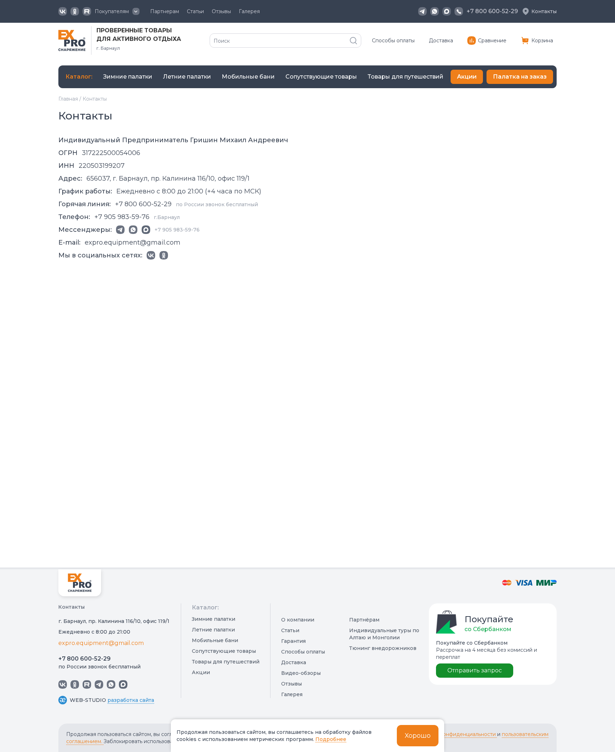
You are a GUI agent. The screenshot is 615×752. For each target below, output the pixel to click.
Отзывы (221, 11)
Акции (467, 76)
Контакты (544, 11)
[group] (128, 76)
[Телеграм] (422, 11)
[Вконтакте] (62, 11)
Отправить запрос (474, 670)
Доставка (441, 40)
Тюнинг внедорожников (382, 648)
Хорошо (418, 736)
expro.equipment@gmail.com (101, 643)
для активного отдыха (138, 39)
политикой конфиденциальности (454, 734)
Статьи (195, 11)
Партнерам (164, 11)
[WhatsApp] (434, 11)
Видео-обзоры (301, 673)
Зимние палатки (213, 619)
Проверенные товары (134, 30)
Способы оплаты (393, 40)
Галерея (249, 11)
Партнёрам (364, 620)
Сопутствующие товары (224, 651)
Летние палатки (213, 629)
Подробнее (330, 739)
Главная (68, 99)
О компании (297, 620)
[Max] (446, 11)
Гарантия (293, 641)
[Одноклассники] (74, 11)
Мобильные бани (215, 640)
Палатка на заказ (520, 76)
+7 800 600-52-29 (84, 658)
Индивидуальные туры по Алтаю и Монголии (384, 634)
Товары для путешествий (225, 661)
